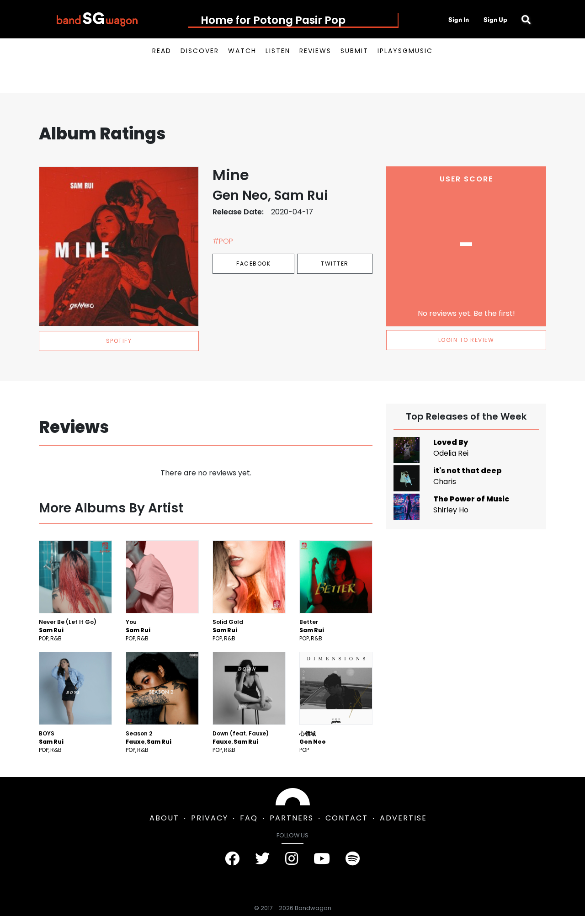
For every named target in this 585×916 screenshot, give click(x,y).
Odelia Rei (450, 453)
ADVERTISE (403, 818)
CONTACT (346, 818)
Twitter (335, 263)
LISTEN (278, 50)
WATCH (242, 50)
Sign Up (495, 20)
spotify (119, 341)
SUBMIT (354, 50)
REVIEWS (315, 50)
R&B (56, 638)
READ (161, 50)
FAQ (249, 818)
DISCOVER (200, 50)
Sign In (458, 20)
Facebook (253, 263)
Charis (444, 481)
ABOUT (164, 818)
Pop (43, 638)
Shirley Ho (450, 510)
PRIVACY (209, 818)
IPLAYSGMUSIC (405, 50)
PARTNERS (292, 818)
